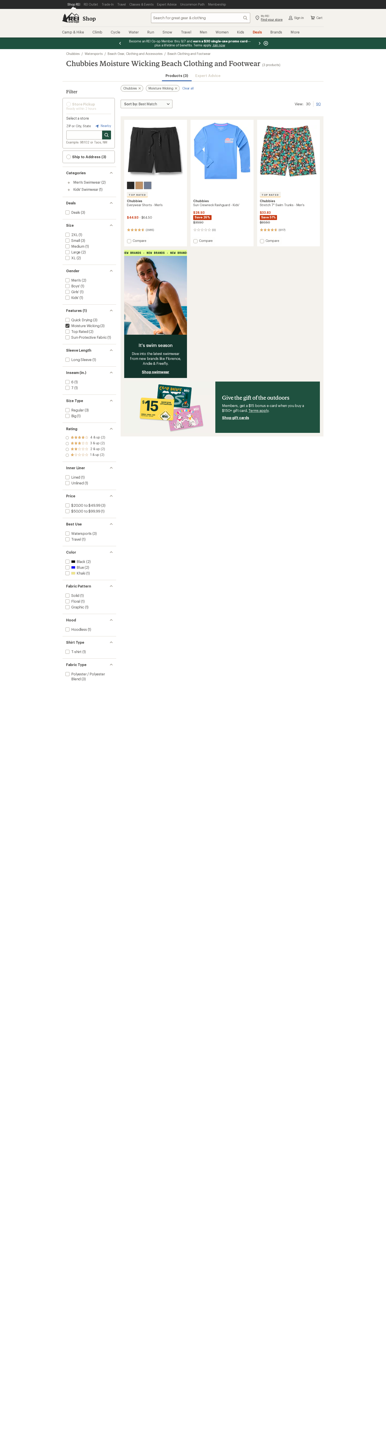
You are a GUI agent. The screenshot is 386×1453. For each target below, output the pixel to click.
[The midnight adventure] (130, 185)
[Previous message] (120, 43)
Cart (319, 18)
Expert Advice (207, 75)
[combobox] (200, 18)
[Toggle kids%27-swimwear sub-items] (68, 190)
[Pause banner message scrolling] (265, 43)
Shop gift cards (235, 417)
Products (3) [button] (177, 75)
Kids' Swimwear (85, 189)
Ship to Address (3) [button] (88, 157)
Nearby (105, 126)
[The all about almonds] (139, 185)
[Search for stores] (106, 135)
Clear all (188, 88)
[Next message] (259, 43)
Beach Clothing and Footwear (189, 54)
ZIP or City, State (78, 126)
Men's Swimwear (87, 182)
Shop (89, 18)
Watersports (94, 54)
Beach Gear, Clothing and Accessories (135, 54)
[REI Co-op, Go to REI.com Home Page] (70, 17)
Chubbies (73, 54)
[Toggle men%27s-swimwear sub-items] (68, 182)
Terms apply (258, 410)
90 (318, 103)
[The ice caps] (147, 185)
